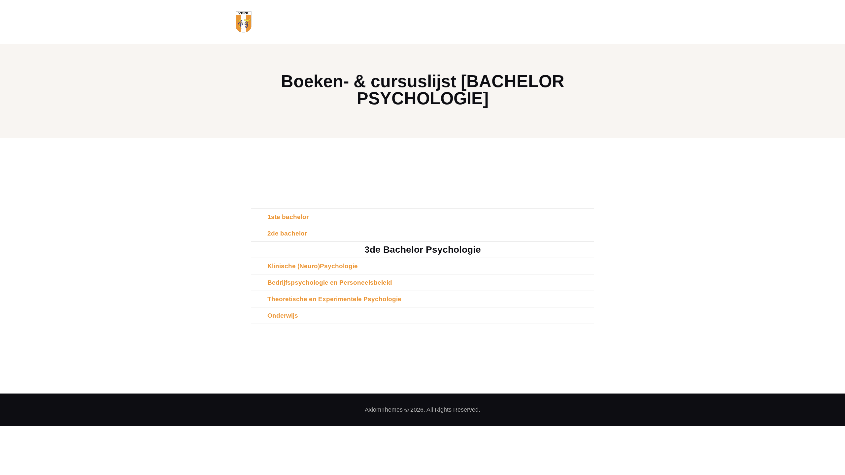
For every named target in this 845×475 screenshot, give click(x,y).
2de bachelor (287, 233)
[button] (422, 217)
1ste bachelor (288, 216)
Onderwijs (282, 315)
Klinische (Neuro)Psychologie (312, 266)
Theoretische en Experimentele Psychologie (334, 299)
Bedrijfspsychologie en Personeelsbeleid (329, 282)
